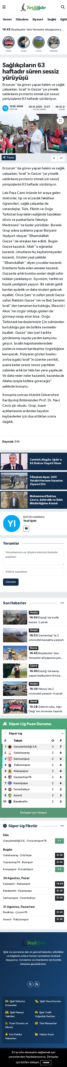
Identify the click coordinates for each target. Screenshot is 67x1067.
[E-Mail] (26, 529)
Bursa (33, 648)
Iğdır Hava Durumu (50, 1001)
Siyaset (37, 19)
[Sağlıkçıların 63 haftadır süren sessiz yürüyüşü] (33, 133)
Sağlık (51, 19)
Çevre (33, 666)
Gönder (11, 582)
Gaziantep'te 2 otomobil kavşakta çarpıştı (46, 638)
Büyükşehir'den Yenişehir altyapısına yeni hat (33, 29)
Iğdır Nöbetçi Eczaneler (15, 1003)
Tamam (45, 1063)
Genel (7, 19)
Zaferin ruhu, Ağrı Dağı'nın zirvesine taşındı (45, 709)
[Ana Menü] (4, 7)
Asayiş (34, 612)
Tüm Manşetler (48, 1023)
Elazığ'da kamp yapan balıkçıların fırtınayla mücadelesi (46, 674)
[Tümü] (62, 603)
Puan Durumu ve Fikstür (16, 1025)
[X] (30, 984)
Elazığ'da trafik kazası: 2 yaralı (44, 620)
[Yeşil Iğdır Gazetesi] (33, 7)
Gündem (22, 19)
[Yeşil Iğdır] (11, 523)
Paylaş (10, 157)
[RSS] (37, 984)
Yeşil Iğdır (30, 520)
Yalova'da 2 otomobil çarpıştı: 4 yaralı (46, 691)
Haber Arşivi (47, 1034)
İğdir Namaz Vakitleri (14, 1014)
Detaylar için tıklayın (33, 812)
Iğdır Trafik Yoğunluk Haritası (45, 1014)
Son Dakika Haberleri (13, 1036)
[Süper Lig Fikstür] (62, 825)
